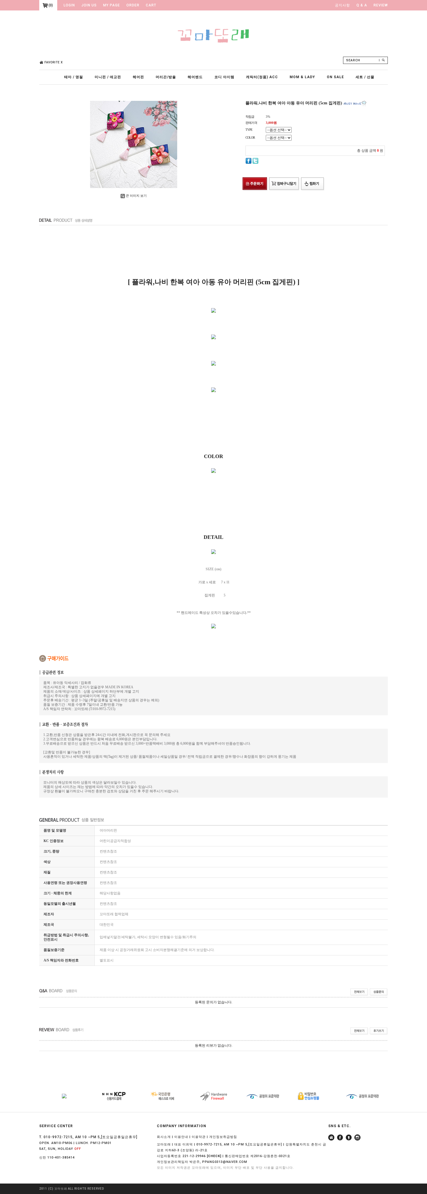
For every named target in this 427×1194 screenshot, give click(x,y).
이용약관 (199, 1137)
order (132, 5)
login (69, 5)
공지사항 (342, 5)
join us (89, 5)
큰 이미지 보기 (136, 195)
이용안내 (181, 1137)
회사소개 (164, 1137)
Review (381, 5)
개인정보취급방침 (223, 1137)
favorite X (53, 62)
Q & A (361, 5)
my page (111, 5)
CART (151, 5)
